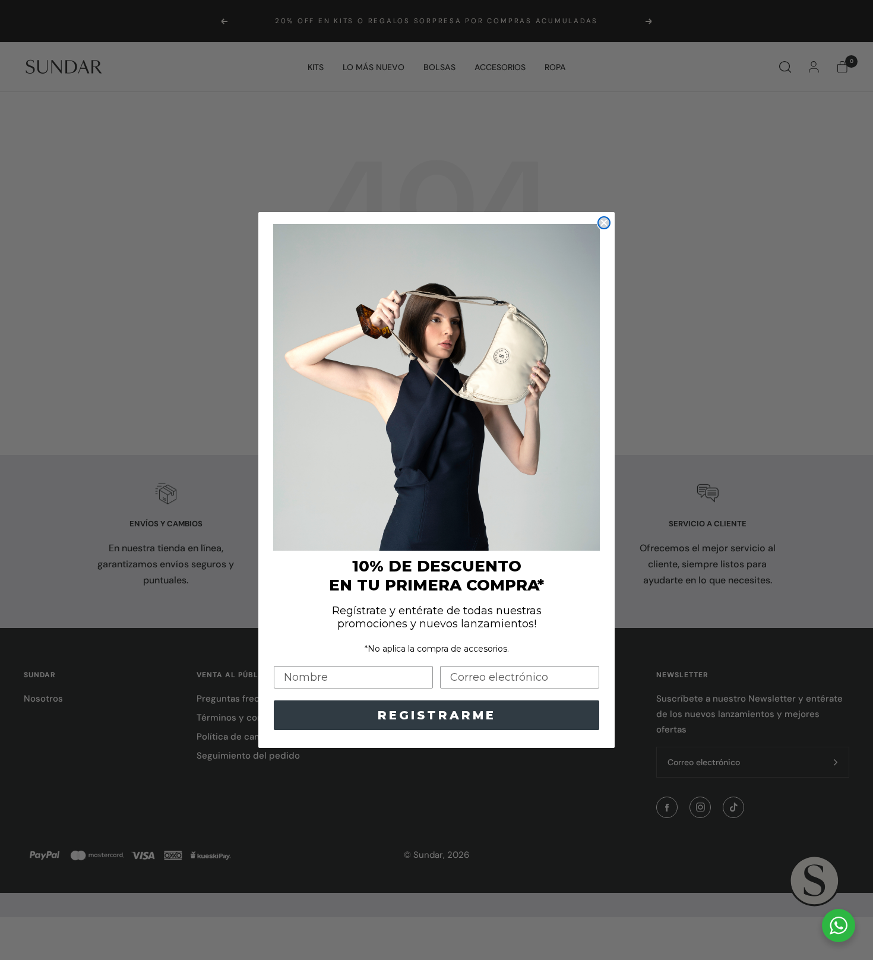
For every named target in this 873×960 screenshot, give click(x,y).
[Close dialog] (604, 223)
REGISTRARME (437, 715)
